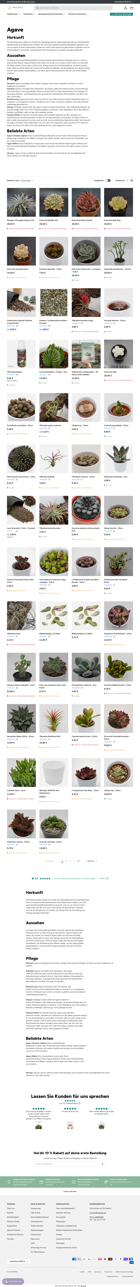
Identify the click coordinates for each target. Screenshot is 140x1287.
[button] (131, 7)
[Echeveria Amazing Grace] (21, 251)
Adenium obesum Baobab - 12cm (21, 685)
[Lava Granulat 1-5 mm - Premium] (21, 510)
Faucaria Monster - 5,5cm (114, 320)
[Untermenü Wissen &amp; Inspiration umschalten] (87, 14)
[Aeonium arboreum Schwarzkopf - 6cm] (86, 510)
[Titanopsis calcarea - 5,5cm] (86, 458)
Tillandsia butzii (13, 633)
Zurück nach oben (70, 1191)
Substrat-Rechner (63, 1213)
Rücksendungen (37, 1230)
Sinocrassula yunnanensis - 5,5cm (21, 477)
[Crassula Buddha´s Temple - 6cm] (53, 354)
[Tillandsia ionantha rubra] (53, 510)
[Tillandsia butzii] (21, 615)
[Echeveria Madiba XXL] (53, 202)
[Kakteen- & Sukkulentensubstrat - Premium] (53, 302)
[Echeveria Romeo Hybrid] (86, 202)
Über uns (10, 1208)
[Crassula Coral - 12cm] (21, 772)
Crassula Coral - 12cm (16, 790)
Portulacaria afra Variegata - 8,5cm (116, 580)
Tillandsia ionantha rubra (49, 528)
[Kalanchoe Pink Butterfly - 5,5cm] (118, 615)
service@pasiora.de (98, 1213)
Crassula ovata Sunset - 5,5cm (84, 736)
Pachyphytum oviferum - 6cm (84, 685)
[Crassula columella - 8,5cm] (53, 824)
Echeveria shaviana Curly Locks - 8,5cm (53, 686)
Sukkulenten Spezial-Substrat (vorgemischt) (19, 321)
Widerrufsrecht (37, 1226)
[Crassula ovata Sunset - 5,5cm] (86, 718)
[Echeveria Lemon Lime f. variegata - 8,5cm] (86, 251)
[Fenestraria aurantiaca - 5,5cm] (21, 407)
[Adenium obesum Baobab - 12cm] (21, 667)
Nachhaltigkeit (13, 1217)
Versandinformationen (40, 1217)
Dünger (59, 1234)
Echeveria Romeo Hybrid (82, 220)
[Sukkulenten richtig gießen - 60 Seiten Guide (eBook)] (86, 354)
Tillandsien (28, 14)
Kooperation (12, 1226)
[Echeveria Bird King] (118, 202)
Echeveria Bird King (112, 220)
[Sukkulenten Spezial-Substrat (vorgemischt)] (21, 302)
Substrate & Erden (63, 1239)
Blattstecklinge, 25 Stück (49, 633)
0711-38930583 (97, 1217)
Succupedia (61, 1217)
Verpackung (35, 1208)
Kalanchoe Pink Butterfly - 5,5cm (118, 633)
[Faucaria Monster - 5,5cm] (118, 302)
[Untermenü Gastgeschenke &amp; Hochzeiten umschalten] (65, 14)
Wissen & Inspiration (77, 14)
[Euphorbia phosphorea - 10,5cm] (118, 251)
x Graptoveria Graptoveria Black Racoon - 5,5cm (85, 580)
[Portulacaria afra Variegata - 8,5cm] (118, 561)
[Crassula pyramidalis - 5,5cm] (118, 407)
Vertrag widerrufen (127, 1276)
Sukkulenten (12, 14)
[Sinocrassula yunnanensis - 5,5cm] (21, 458)
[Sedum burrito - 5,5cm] (118, 510)
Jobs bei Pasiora (13, 1230)
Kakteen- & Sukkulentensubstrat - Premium (53, 321)
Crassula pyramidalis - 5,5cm (116, 425)
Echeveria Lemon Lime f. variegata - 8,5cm (86, 270)
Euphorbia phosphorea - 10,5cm (117, 269)
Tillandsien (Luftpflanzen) (66, 1226)
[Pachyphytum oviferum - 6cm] (86, 667)
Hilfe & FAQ (35, 1213)
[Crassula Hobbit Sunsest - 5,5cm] (118, 667)
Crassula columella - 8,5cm (50, 842)
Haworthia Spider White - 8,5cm (20, 736)
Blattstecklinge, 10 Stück (82, 633)
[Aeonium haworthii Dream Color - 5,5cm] (21, 561)
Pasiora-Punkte (13, 1221)
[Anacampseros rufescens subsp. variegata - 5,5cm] (53, 561)
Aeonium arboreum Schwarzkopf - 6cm (86, 529)
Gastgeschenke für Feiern (66, 1247)
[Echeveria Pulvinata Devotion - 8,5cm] (118, 718)
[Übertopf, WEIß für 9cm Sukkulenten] (53, 772)
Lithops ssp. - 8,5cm (112, 790)
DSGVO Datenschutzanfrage (124, 1272)
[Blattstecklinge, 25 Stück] (53, 615)
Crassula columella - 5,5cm (50, 269)
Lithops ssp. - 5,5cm (80, 425)
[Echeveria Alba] (118, 354)
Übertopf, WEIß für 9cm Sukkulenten (49, 791)
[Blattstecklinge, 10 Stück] (86, 615)
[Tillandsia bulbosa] (53, 458)
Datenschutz (36, 1234)
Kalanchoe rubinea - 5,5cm (18, 842)
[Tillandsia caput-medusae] (53, 407)
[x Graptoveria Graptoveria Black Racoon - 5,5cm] (86, 561)
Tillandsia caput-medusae (50, 425)
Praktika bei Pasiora (15, 1234)
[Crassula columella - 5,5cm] (53, 251)
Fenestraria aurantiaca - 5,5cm (20, 425)
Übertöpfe (60, 1243)
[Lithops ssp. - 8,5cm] (118, 772)
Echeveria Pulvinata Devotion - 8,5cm (117, 737)
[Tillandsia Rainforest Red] (53, 718)
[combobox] (73, 7)
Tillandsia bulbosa (47, 477)
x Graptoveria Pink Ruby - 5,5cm (85, 790)
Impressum (35, 1239)
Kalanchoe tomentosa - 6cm (115, 477)
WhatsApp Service (38, 1247)
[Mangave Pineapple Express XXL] (21, 202)
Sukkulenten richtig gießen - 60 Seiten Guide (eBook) (85, 373)
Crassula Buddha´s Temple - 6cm (53, 372)
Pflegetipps (60, 1221)
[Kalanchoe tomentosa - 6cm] (118, 458)
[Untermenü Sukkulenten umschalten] (19, 14)
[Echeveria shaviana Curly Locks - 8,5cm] (53, 667)
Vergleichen (99, 180)
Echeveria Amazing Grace (17, 269)
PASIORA (15, 1272)
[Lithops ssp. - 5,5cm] (86, 407)
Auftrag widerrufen (112, 1276)
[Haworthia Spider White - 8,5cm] (21, 718)
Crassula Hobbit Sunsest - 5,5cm (117, 685)
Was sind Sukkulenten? (65, 1208)
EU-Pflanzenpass (38, 1252)
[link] (48, 861)
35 (78, 861)
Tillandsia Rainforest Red (49, 736)
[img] (70, 1100)
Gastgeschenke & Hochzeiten (50, 14)
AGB (33, 1243)
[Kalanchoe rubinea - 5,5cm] (21, 824)
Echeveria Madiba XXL (48, 220)
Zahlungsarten (37, 1221)
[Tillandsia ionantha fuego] (86, 302)
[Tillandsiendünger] (21, 354)
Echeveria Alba (110, 372)
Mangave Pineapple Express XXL (21, 220)
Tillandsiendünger (14, 372)
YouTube (10, 1239)
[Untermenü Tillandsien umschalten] (34, 14)
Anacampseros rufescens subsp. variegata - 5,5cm (52, 580)
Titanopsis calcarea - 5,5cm (83, 477)
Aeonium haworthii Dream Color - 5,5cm (21, 580)
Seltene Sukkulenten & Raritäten (69, 1230)
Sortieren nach (13, 180)
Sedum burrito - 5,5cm (113, 528)
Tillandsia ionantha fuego (82, 320)
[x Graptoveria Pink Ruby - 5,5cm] (86, 772)
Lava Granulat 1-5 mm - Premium (21, 528)
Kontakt (10, 1213)
